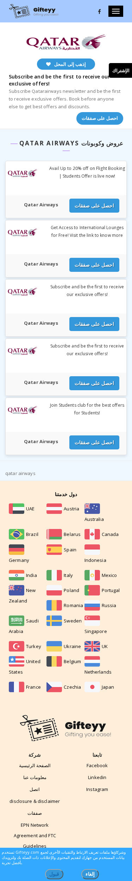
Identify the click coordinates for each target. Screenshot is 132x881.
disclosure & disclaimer (35, 801)
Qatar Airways (41, 204)
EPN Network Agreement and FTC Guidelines (35, 835)
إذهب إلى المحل (70, 64)
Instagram (97, 789)
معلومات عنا (34, 777)
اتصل (35, 789)
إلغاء (90, 873)
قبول (54, 873)
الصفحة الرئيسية (35, 765)
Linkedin (97, 777)
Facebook (97, 765)
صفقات (34, 813)
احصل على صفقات (100, 118)
